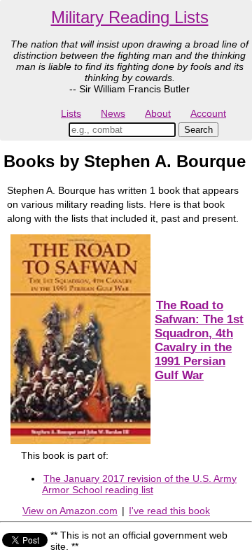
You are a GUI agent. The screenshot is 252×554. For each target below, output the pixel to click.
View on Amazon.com (70, 510)
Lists (71, 113)
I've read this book (169, 510)
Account (208, 113)
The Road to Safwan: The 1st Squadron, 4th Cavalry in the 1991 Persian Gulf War (199, 340)
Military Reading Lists (130, 17)
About (158, 113)
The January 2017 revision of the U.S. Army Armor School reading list (139, 484)
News (113, 113)
